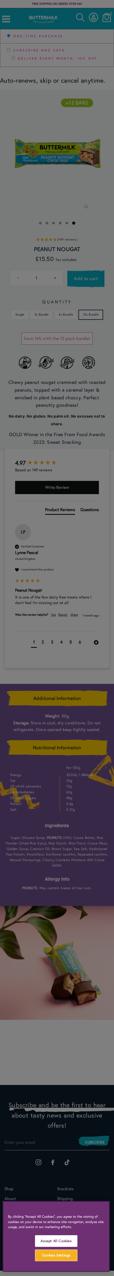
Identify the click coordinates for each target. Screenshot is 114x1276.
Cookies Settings (56, 1255)
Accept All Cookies (56, 1241)
